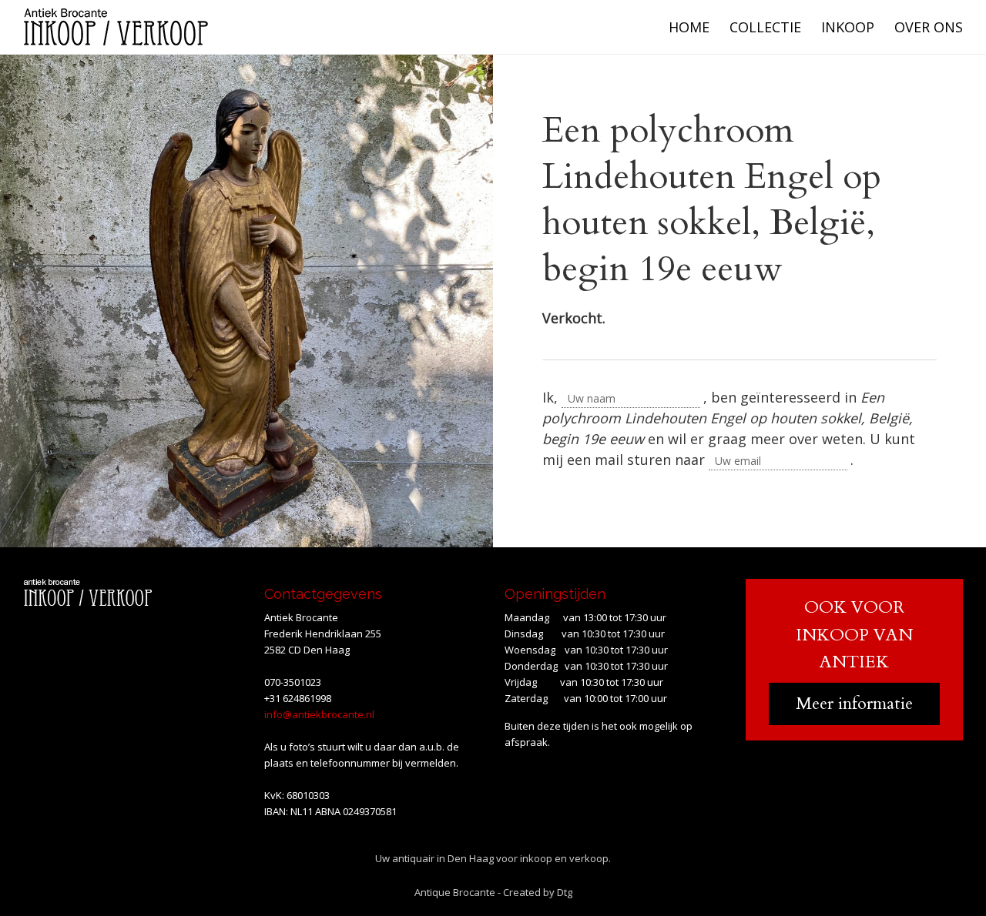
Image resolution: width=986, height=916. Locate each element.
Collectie (765, 27)
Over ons (928, 27)
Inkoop (847, 27)
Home (689, 27)
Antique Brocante (454, 892)
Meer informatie (854, 703)
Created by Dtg (537, 892)
